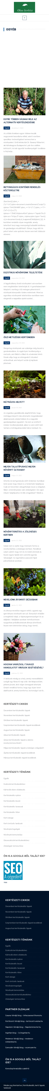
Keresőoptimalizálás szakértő (17, 1068)
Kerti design (8, 818)
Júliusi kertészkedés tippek (14, 735)
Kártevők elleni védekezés (14, 790)
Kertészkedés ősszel (12, 801)
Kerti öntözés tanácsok (13, 823)
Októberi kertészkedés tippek (16, 720)
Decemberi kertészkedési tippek (17, 710)
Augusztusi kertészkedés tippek (17, 730)
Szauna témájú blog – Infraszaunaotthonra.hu (23, 1015)
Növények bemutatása (13, 835)
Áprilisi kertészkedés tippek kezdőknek (19, 753)
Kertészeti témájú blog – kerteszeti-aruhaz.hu (24, 1021)
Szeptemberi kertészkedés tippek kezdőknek (22, 725)
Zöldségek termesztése (13, 846)
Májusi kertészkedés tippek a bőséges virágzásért (24, 748)
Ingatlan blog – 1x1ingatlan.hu (17, 1033)
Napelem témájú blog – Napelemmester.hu (23, 1027)
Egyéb (7, 128)
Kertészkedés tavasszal (13, 806)
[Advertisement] (24, 60)
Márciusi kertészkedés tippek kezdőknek (20, 758)
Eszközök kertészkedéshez (14, 784)
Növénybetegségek (12, 829)
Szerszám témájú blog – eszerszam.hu (20, 1047)
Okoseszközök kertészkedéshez (16, 840)
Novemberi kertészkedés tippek (17, 715)
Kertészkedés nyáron (12, 795)
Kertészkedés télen (12, 812)
